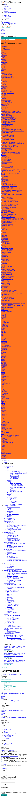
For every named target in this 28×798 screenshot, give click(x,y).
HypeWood (4, 348)
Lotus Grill (3, 356)
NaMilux (3, 369)
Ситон (2, 448)
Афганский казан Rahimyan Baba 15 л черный (14, 700)
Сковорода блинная (15, 483)
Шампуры (3, 262)
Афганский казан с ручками (8, 145)
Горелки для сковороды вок (8, 203)
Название (7, 682)
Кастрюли (3, 59)
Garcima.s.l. (4, 341)
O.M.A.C (3, 373)
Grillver (3, 343)
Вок (2, 50)
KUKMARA (4, 349)
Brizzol (2, 319)
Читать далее (8, 650)
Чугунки (3, 67)
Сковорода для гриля (16, 484)
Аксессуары (4, 105)
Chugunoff (3, 324)
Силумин (3, 446)
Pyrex (2, 380)
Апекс (2, 412)
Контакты (6, 18)
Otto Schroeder (5, 376)
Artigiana (3, 314)
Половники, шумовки (7, 225)
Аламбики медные (6, 122)
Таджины (12, 502)
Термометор (4, 259)
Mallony (3, 359)
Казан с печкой (14, 474)
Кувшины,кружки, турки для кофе (10, 111)
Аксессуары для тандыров (8, 184)
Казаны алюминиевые (7, 77)
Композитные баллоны (7, 215)
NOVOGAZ (4, 366)
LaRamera (3, 352)
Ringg (2, 389)
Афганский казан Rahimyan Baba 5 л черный (13, 717)
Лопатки (3, 234)
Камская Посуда (5, 432)
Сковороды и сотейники (7, 117)
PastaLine (3, 379)
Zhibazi (3, 408)
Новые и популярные (7, 679)
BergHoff (3, 317)
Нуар (2, 434)
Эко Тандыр (4, 455)
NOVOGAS (4, 365)
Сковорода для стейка (16, 485)
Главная (6, 6)
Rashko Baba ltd (5, 383)
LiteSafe (3, 353)
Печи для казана (5, 157)
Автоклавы (4, 163)
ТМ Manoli (3, 452)
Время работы (8, 16)
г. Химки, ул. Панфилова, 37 (9, 23)
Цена (5, 683)
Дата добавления (9, 687)
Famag (3, 329)
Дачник (3, 427)
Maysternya (4, 363)
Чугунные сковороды (16, 491)
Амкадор (3, 410)
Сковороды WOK (5, 101)
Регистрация (4, 30)
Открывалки (4, 239)
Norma (2, 370)
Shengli (3, 397)
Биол (2, 418)
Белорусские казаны (16, 471)
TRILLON (3, 401)
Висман (3, 421)
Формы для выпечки (6, 91)
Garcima (3, 339)
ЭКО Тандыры (5, 176)
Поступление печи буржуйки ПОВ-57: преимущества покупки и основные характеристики (14, 662)
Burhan (3, 321)
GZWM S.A (4, 338)
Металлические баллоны (8, 212)
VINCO (3, 404)
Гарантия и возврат (9, 13)
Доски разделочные (6, 222)
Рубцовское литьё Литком (8, 443)
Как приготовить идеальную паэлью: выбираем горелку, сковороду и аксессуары (14, 647)
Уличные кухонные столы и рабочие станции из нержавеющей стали (13, 169)
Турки (2, 70)
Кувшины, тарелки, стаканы (18, 500)
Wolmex (3, 405)
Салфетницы (4, 256)
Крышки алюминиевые (7, 269)
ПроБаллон (4, 441)
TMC (2, 400)
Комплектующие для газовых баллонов (12, 218)
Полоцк (3, 438)
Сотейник (12, 490)
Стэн (2, 451)
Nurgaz (3, 372)
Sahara (3, 396)
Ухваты (3, 231)
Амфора (3, 181)
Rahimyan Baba (5, 381)
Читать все (4, 667)
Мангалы (3, 155)
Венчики (3, 253)
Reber (2, 384)
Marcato (3, 360)
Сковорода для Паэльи (7, 135)
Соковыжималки (5, 294)
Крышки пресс (5, 280)
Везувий (3, 420)
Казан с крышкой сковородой (18, 473)
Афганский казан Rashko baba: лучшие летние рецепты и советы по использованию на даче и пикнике (15, 654)
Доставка (6, 9)
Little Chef (3, 355)
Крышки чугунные (6, 272)
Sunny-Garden (5, 398)
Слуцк (2, 449)
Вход (2, 29)
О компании (7, 8)
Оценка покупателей (10, 686)
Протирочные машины (7, 297)
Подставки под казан (7, 166)
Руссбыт (3, 445)
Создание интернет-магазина (9, 756)
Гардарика (4, 424)
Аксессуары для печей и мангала (10, 152)
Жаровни (3, 53)
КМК (2, 431)
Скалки (3, 245)
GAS (2, 334)
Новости (6, 15)
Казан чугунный (14, 476)
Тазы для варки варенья (8, 119)
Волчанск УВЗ (5, 422)
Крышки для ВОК (5, 283)
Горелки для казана (6, 197)
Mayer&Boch (4, 362)
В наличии (7, 689)
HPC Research (5, 345)
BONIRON (3, 315)
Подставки (4, 236)
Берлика (3, 417)
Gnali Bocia (4, 342)
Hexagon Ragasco (6, 346)
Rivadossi (3, 390)
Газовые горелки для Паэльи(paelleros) (12, 129)
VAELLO (3, 403)
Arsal (2, 312)
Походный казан (14, 477)
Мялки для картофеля (7, 248)
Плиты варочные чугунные (18, 639)
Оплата (6, 11)
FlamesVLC (4, 331)
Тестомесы (4, 287)
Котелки (3, 83)
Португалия (4, 439)
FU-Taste (3, 328)
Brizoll (2, 318)
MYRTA (3, 358)
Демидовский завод (6, 428)
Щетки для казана (6, 265)
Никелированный (6, 148)
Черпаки (3, 228)
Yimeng (3, 407)
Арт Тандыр (4, 414)
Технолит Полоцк (6, 453)
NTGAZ (3, 367)
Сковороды (4, 62)
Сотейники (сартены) (7, 138)
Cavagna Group (5, 322)
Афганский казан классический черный (12, 142)
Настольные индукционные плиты (10, 188)
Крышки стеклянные (6, 274)
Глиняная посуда (5, 73)
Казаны (3, 56)
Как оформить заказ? (10, 12)
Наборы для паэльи (6, 132)
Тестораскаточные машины (9, 290)
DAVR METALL (5, 327)
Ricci (2, 387)
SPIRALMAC (4, 391)
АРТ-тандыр (4, 179)
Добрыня (3, 429)
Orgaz (2, 374)
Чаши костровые (5, 160)
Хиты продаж (8, 685)
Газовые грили (5, 208)
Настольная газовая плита (8, 205)
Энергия (3, 458)
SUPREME (4, 394)
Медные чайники (5, 114)
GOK (2, 336)
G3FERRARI (4, 332)
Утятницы (3, 64)
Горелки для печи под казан (8, 200)
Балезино (3, 415)
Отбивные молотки (6, 250)
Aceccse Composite (6, 311)
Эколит (3, 456)
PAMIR (3, 377)
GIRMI (2, 335)
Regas (2, 386)
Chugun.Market (8, 743)
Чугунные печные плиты (14, 638)
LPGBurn (3, 350)
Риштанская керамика (7, 442)
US (5, 4)
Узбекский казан (14, 478)
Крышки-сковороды (6, 277)
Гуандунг (3, 425)
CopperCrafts (4, 325)
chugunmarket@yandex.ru (8, 750)
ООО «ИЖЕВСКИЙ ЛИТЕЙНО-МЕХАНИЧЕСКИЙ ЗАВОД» (10, 436)
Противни (3, 94)
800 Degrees (4, 310)
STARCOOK (4, 393)
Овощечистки (4, 242)
